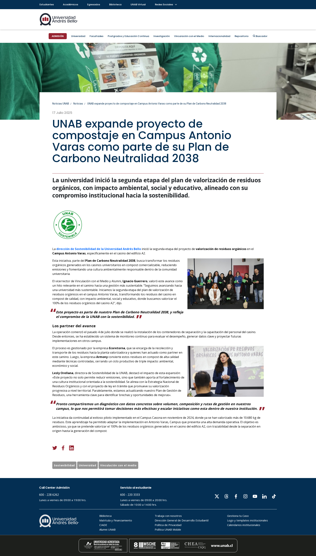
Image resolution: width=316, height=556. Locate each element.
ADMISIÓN (58, 36)
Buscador (261, 36)
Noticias (78, 103)
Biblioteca (115, 4)
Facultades (96, 36)
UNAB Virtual (138, 4)
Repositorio (242, 36)
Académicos (70, 4)
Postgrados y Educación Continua (128, 36)
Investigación (161, 36)
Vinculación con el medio (118, 465)
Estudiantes (47, 4)
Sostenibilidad (64, 465)
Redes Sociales (164, 4)
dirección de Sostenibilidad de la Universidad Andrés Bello (98, 249)
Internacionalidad (219, 36)
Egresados (93, 4)
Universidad (78, 36)
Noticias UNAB (60, 103)
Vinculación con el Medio (189, 36)
